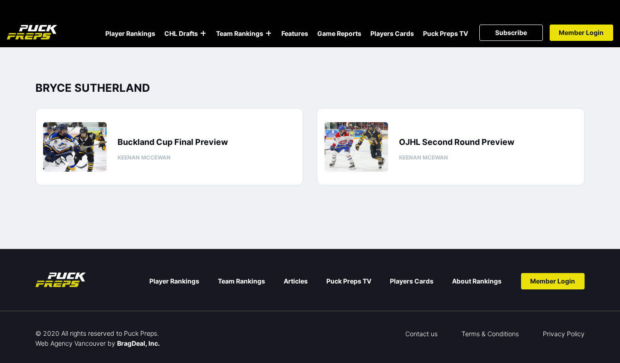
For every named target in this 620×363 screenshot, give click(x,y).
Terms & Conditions (490, 334)
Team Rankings (239, 33)
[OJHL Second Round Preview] (356, 147)
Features (294, 33)
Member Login (581, 32)
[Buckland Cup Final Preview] (75, 147)
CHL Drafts (181, 33)
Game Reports (339, 33)
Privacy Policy (564, 334)
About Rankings (477, 281)
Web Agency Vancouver (70, 343)
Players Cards (392, 33)
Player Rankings (130, 33)
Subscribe (511, 32)
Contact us (421, 334)
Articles (296, 281)
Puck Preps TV (445, 33)
